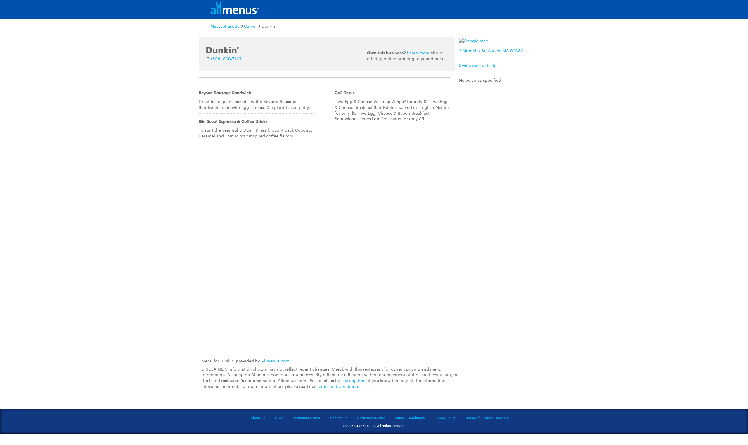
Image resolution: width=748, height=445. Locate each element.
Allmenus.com (275, 361)
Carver (250, 26)
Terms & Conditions (410, 417)
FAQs (279, 417)
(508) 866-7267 (226, 59)
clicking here (354, 380)
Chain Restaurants (371, 417)
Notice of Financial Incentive (487, 417)
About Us (258, 417)
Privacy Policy (445, 417)
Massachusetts (224, 26)
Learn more (418, 52)
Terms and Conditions (338, 386)
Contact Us (338, 417)
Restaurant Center (306, 417)
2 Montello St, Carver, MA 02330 (491, 50)
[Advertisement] (505, 129)
